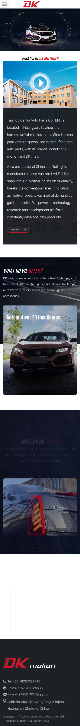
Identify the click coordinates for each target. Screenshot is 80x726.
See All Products (36, 542)
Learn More (15, 229)
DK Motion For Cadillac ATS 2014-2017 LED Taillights (40, 526)
